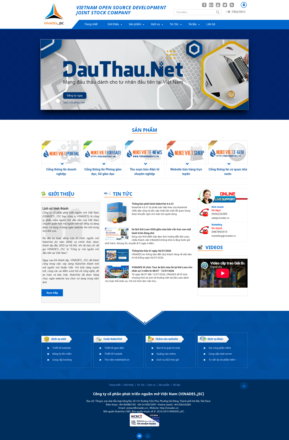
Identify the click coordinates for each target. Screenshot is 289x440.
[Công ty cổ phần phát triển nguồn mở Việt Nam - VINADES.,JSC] (58, 14)
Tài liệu (192, 24)
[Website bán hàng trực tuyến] (187, 153)
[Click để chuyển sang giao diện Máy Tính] (148, 436)
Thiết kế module (113, 353)
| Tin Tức (139, 385)
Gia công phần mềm (220, 347)
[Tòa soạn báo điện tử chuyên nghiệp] (145, 153)
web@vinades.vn (220, 218)
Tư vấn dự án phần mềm (222, 359)
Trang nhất (91, 24)
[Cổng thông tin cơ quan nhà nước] (228, 153)
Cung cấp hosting (62, 359)
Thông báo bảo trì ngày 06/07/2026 (151, 250)
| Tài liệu (175, 385)
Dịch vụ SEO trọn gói (167, 359)
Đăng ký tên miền (62, 353)
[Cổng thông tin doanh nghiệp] (61, 153)
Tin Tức (174, 24)
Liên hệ (210, 24)
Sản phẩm (135, 24)
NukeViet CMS (123, 411)
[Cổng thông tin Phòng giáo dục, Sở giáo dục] (103, 153)
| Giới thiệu (128, 385)
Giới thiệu (113, 24)
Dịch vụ (155, 24)
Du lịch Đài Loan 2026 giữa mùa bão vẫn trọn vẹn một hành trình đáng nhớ (161, 231)
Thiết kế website (61, 347)
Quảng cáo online (166, 353)
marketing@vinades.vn (224, 236)
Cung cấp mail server (220, 353)
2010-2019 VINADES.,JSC (171, 411)
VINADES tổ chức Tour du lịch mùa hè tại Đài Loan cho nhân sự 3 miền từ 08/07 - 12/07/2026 (162, 269)
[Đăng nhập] (244, 5)
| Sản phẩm (163, 385)
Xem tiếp (52, 292)
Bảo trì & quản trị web (168, 347)
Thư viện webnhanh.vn (116, 359)
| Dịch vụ (151, 385)
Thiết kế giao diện (114, 347)
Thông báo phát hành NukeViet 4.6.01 (153, 203)
